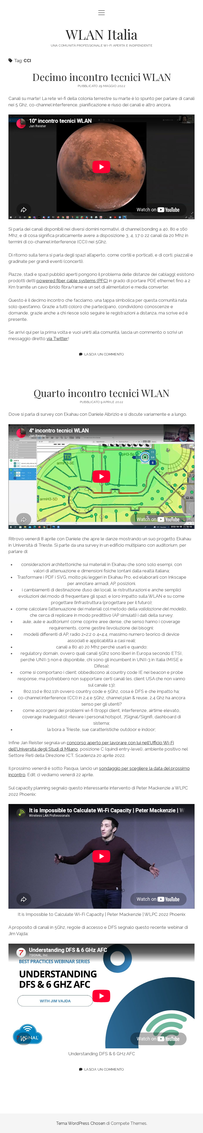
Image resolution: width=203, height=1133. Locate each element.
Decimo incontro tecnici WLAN (101, 77)
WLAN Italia (101, 34)
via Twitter (57, 338)
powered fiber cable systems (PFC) (72, 280)
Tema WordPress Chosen (80, 1123)
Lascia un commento (104, 354)
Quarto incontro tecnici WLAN (101, 393)
